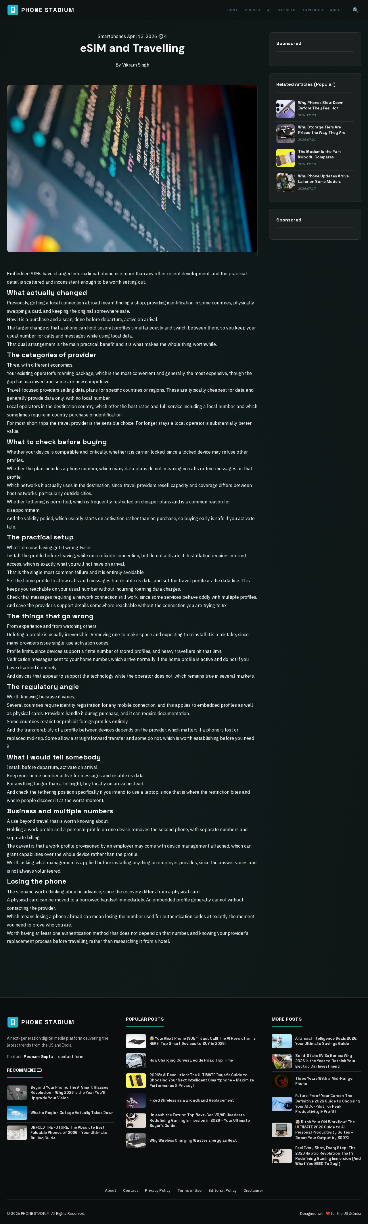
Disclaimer (253, 1190)
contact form (70, 1056)
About (336, 10)
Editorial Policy (222, 1190)
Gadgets (287, 10)
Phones (252, 10)
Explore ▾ (313, 9)
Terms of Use (189, 1190)
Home (232, 10)
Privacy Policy (157, 1190)
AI (269, 10)
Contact (130, 1190)
